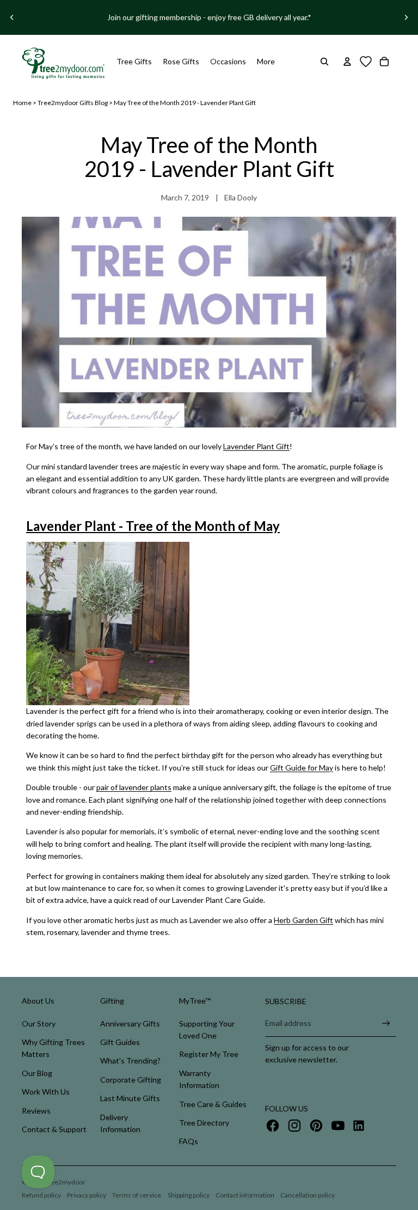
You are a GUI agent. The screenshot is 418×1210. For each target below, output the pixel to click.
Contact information (245, 1195)
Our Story (39, 1023)
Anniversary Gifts (130, 1023)
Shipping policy (189, 1195)
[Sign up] (386, 1023)
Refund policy (41, 1195)
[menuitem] (266, 62)
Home (22, 103)
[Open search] (324, 62)
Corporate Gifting (130, 1079)
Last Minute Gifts (130, 1098)
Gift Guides (120, 1042)
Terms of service (136, 1195)
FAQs (188, 1141)
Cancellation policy (307, 1195)
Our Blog (37, 1073)
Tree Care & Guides (213, 1104)
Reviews (36, 1110)
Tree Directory (204, 1122)
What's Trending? (130, 1060)
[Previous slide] (12, 17)
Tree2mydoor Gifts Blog (73, 103)
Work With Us (46, 1091)
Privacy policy (86, 1195)
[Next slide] (406, 17)
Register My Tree (208, 1054)
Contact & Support (54, 1129)
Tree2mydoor (65, 1182)
